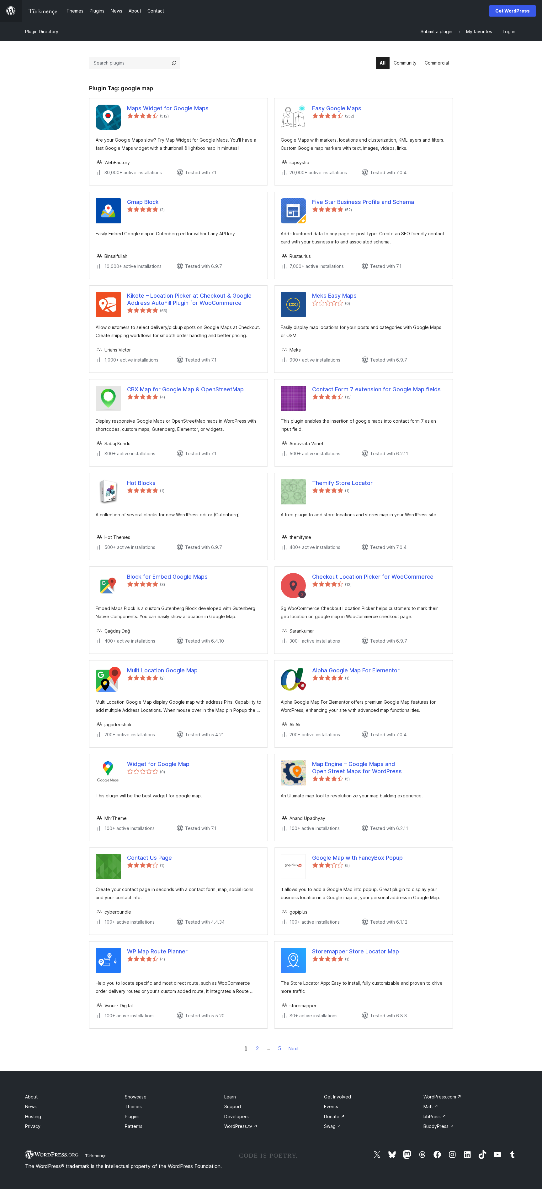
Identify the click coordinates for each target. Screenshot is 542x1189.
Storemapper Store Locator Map (355, 951)
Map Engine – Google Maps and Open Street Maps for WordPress (357, 767)
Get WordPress (512, 10)
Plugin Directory (41, 31)
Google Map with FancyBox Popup (357, 857)
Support (232, 1106)
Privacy (32, 1126)
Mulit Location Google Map (162, 670)
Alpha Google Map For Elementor (356, 670)
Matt (430, 1106)
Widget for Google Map (158, 764)
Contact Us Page (149, 857)
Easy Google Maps (336, 108)
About (31, 1096)
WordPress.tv (241, 1126)
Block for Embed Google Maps (167, 576)
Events (331, 1106)
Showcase (135, 1096)
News (31, 1106)
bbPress (434, 1116)
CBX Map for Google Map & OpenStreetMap (185, 389)
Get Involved (337, 1096)
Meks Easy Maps (334, 295)
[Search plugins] (174, 63)
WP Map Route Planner (157, 951)
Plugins (132, 1116)
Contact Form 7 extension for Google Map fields (376, 389)
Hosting (33, 1116)
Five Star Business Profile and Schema (363, 202)
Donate (334, 1116)
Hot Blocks (141, 483)
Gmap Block (143, 202)
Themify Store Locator (342, 483)
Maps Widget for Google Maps (168, 108)
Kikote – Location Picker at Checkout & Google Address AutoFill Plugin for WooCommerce (189, 299)
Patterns (133, 1126)
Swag (332, 1126)
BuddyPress (438, 1126)
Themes (133, 1106)
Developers (236, 1116)
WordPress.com (442, 1096)
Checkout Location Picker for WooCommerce (372, 576)
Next (294, 1048)
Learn (230, 1096)
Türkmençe (96, 1155)
